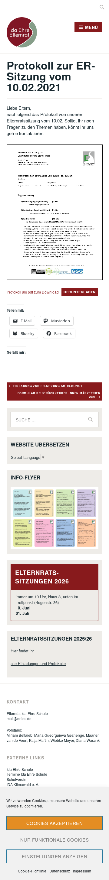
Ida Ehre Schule (20, 769)
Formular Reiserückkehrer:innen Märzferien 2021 (59, 395)
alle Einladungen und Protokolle (38, 663)
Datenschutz (59, 870)
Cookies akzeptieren (54, 823)
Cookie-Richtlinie (32, 870)
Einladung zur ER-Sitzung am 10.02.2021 (47, 386)
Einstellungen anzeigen (54, 856)
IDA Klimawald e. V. (23, 784)
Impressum (82, 870)
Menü (91, 27)
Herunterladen (80, 292)
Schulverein (16, 779)
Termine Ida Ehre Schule (27, 774)
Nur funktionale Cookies (54, 839)
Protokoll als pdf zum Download (33, 291)
